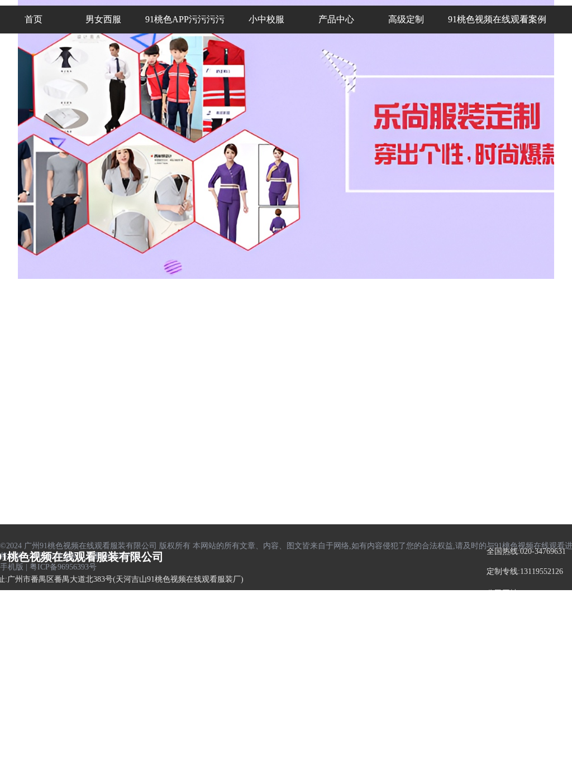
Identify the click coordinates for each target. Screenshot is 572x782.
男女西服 (24, 378)
